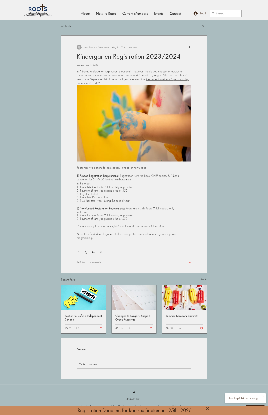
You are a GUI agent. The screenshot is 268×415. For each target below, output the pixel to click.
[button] (207, 408)
